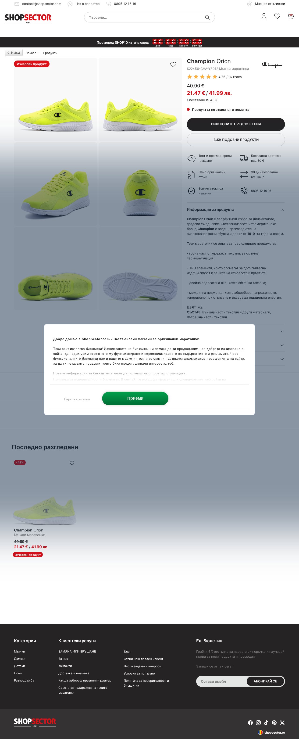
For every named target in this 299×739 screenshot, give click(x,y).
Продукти (50, 53)
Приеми (135, 398)
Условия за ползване (139, 673)
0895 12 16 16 (125, 4)
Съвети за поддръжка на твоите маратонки (82, 690)
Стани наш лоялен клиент (143, 659)
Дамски (19, 658)
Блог (127, 651)
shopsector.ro (274, 732)
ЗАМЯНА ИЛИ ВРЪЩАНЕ (77, 651)
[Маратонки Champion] (272, 65)
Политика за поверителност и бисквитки (146, 683)
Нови (18, 673)
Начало (30, 53)
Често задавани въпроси (142, 666)
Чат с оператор (87, 4)
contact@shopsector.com (41, 4)
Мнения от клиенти (269, 4)
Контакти (65, 666)
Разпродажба (24, 680)
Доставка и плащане (73, 673)
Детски (19, 666)
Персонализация (77, 399)
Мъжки (19, 651)
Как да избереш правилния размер (84, 680)
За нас (63, 658)
